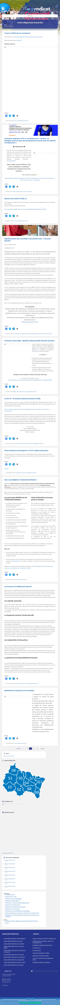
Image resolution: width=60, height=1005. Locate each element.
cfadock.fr (19, 40)
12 (27, 748)
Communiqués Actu (24, 333)
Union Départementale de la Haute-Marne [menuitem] (14, 947)
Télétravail (23, 683)
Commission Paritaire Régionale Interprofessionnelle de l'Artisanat (21, 921)
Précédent (18, 748)
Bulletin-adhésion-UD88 (10, 886)
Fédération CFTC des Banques (12, 909)
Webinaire (29, 191)
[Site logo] (30, 11)
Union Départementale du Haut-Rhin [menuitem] (14, 962)
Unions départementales (46, 333)
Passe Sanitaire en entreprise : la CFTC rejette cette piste (26, 450)
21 (37, 748)
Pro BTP (7, 923)
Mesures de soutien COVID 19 (15, 198)
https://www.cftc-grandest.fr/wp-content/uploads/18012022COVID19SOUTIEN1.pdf (25, 209)
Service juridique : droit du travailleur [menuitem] (44, 938)
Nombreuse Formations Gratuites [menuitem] (42, 945)
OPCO (15, 120)
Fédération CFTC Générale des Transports (15, 907)
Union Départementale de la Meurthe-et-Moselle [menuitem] (15, 951)
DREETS (33, 348)
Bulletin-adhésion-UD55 (10, 875)
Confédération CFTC (10, 894)
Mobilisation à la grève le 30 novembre (19, 690)
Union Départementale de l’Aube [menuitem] (13, 941)
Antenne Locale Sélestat (9, 756)
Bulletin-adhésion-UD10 (10, 860)
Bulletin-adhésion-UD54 (10, 871)
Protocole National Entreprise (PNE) (23, 443)
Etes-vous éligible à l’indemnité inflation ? (20, 480)
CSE (14, 191)
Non (25, 1002)
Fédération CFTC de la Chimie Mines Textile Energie (17, 911)
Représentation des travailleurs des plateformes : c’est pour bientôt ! (27, 240)
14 (33, 748)
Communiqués (16, 333)
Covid (14, 220)
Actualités (11, 26)
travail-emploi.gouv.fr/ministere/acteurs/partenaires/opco (28, 37)
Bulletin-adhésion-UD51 (10, 863)
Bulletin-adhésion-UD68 (10, 882)
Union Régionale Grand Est (22, 120)
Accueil (6, 26)
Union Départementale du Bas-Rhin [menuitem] (14, 960)
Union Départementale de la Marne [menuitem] (14, 944)
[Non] (58, 1001)
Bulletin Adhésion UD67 (10, 878)
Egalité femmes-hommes (18, 391)
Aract (36, 351)
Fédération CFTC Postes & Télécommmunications (17, 903)
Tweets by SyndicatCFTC (7, 853)
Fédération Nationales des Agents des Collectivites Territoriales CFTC (22, 913)
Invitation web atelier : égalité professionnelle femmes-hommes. (29, 341)
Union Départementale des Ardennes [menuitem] (14, 938)
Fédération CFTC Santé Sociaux (12, 905)
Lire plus (6, 468)
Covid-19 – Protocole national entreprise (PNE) (22, 398)
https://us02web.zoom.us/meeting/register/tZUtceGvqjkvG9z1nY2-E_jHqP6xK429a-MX (30, 380)
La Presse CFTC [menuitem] (37, 948)
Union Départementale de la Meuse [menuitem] (14, 954)
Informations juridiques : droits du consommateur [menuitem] (43, 942)
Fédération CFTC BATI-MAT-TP (12, 900)
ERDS (51, 344)
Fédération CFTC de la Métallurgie (13, 898)
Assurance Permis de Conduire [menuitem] (41, 962)
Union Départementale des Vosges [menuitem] (13, 965)
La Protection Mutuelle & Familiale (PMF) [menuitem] (43, 959)
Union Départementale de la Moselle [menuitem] (14, 957)
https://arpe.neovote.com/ (30, 322)
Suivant (42, 748)
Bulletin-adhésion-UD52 (10, 867)
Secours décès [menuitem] (37, 950)
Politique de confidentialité (34, 1002)
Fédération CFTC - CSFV (10, 896)
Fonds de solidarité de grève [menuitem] (41, 953)
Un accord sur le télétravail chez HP (18, 586)
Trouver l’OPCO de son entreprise (17, 33)
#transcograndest (11, 161)
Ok (21, 1002)
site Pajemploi (16, 561)
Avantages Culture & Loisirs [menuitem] (41, 956)
